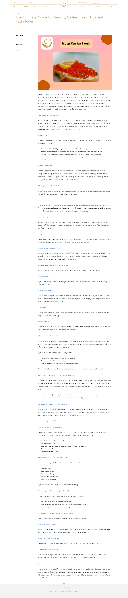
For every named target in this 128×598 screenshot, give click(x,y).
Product (63, 592)
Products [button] (46, 6)
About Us (56, 592)
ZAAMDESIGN (83, 595)
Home (50, 592)
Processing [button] (82, 6)
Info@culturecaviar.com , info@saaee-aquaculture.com (101, 3)
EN (15, 3)
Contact (99, 6)
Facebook (19, 50)
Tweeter (19, 48)
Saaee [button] (15, 6)
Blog (112, 6)
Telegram (19, 53)
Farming (69, 592)
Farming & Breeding (30, 6)
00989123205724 (82, 3)
